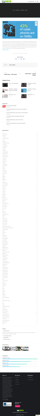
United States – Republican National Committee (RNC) (13, 90)
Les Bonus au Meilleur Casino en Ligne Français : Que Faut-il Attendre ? (17, 112)
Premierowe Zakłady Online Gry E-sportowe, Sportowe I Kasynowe (16, 109)
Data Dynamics (20, 412)
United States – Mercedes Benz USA (32, 90)
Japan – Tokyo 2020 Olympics (13, 83)
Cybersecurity (17, 53)
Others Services (31, 379)
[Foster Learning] (18, 348)
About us (17, 379)
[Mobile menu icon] (37, 1)
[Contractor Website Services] (22, 348)
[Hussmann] (9, 348)
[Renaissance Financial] (4, 348)
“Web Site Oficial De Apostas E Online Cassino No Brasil (14, 119)
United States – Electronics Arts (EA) (32, 84)
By (21, 53)
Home (17, 377)
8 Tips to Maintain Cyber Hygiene (11, 105)
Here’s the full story (5, 49)
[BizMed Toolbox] (13, 348)
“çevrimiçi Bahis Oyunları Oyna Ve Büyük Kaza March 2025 (15, 116)
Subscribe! (17, 406)
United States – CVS (31, 94)
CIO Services (30, 377)
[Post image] (5, 85)
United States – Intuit (12, 94)
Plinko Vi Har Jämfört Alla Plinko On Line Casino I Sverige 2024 (15, 123)
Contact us (17, 384)
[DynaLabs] (26, 348)
